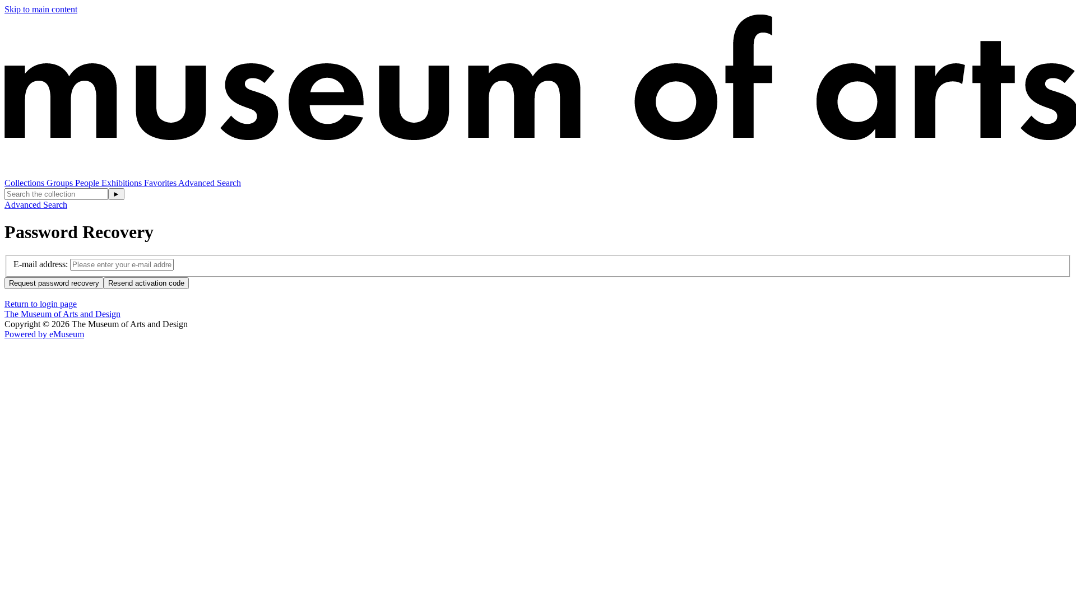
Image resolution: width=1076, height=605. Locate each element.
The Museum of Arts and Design (62, 314)
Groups (61, 183)
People (88, 183)
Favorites (161, 183)
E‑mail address (39, 264)
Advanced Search (209, 183)
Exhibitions (122, 183)
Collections (25, 183)
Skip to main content (40, 9)
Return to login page (40, 304)
